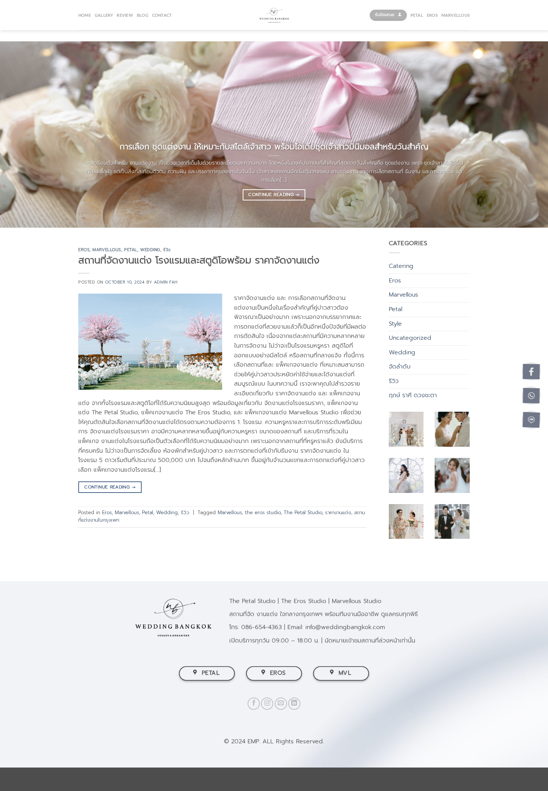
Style (395, 323)
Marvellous (106, 250)
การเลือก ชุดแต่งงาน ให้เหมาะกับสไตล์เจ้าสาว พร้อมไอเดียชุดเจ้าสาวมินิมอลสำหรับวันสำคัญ (274, 147)
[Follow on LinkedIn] (294, 703)
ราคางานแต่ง (338, 512)
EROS (432, 15)
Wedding (150, 250)
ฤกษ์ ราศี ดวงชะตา (413, 395)
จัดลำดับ (399, 366)
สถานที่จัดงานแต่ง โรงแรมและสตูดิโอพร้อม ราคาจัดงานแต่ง (198, 260)
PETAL (416, 15)
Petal (130, 250)
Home (84, 15)
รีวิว (167, 250)
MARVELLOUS (455, 15)
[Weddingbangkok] (274, 15)
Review (125, 15)
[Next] (527, 134)
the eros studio (263, 512)
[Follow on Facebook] (254, 703)
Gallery (104, 15)
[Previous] (20, 134)
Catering (401, 266)
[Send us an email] (281, 703)
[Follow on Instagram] (267, 703)
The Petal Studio (303, 512)
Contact (162, 15)
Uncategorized (410, 337)
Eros (83, 250)
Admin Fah (166, 282)
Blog (142, 15)
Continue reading (273, 194)
